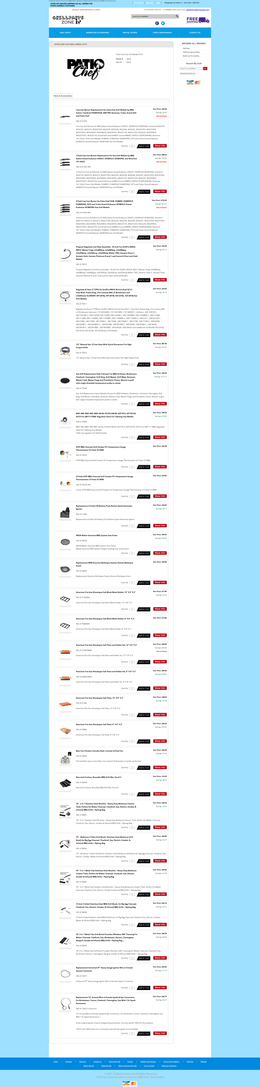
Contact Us (194, 33)
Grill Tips (190, 1061)
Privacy (130, 1061)
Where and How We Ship (127, 1066)
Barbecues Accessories (97, 33)
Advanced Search (187, 73)
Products (68, 1061)
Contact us (97, 1061)
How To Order (149, 1066)
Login (158, 3)
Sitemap (203, 1061)
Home (56, 1061)
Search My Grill (114, 1061)
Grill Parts (65, 33)
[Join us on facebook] (156, 24)
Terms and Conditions (171, 1061)
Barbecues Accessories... (191, 56)
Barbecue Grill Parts (169, 1066)
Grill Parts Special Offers (191, 52)
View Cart (149, 3)
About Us (82, 1061)
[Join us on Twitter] (162, 24)
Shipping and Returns (148, 1061)
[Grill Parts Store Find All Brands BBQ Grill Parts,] (68, 23)
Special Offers (130, 33)
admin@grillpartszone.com (197, 10)
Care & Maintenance (162, 33)
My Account (138, 3)
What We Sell (106, 1066)
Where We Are (89, 1066)
